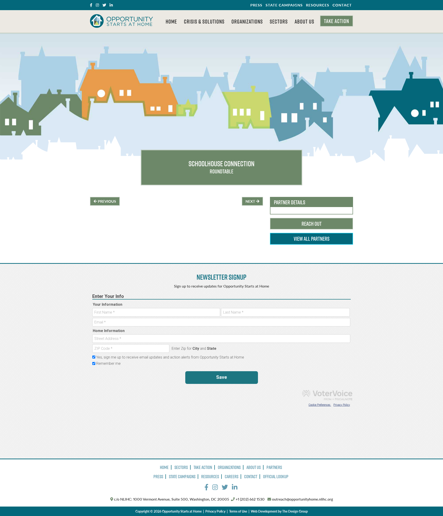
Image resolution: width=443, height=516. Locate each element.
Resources (317, 5)
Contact (342, 5)
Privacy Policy (215, 511)
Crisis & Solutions (204, 21)
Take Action (336, 21)
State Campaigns (284, 5)
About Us (304, 21)
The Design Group (295, 511)
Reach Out (312, 224)
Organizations (247, 21)
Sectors (279, 21)
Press (256, 5)
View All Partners (311, 239)
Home (171, 21)
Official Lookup (275, 476)
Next (250, 201)
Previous (106, 201)
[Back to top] (430, 503)
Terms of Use (238, 511)
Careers (231, 476)
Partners (274, 467)
